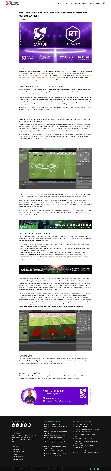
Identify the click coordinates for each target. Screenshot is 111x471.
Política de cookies (18, 459)
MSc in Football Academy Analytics (84, 438)
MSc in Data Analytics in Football (83, 424)
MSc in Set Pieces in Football (82, 431)
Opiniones (66, 3)
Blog (14, 444)
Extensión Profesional (94, 3)
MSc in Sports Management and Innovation (86, 450)
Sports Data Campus (25, 69)
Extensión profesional (19, 449)
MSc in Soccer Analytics (81, 426)
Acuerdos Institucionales (78, 3)
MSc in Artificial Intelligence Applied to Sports (87, 429)
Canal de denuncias (18, 456)
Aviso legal (16, 454)
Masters (57, 3)
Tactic (35, 73)
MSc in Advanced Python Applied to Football (86, 452)
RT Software (36, 69)
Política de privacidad (18, 451)
